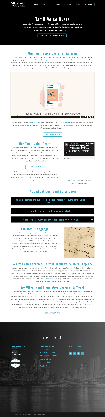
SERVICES (45, 4)
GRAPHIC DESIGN (45, 359)
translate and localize (34, 123)
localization (75, 294)
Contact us (49, 279)
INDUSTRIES (56, 4)
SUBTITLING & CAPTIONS (48, 356)
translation (64, 294)
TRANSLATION (45, 366)
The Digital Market (39, 414)
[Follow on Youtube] (74, 353)
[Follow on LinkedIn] (70, 353)
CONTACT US (70, 180)
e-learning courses (46, 60)
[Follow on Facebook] (78, 353)
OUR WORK (67, 4)
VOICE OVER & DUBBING (48, 353)
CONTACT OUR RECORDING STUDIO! (52, 35)
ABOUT (36, 4)
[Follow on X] (82, 353)
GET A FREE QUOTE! (52, 134)
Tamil (14, 233)
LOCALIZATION (45, 363)
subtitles (66, 123)
